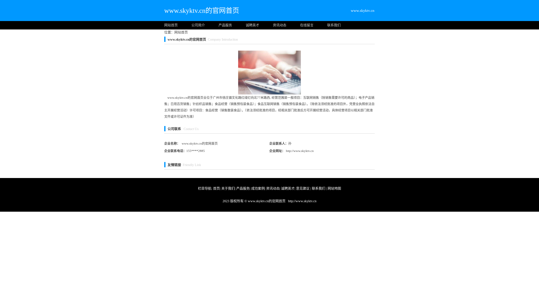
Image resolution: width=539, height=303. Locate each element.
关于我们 (228, 188)
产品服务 (225, 25)
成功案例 (258, 188)
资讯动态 (279, 25)
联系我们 (334, 25)
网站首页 (171, 25)
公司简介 (198, 25)
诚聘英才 (252, 25)
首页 (216, 188)
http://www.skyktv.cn (299, 151)
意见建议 (303, 188)
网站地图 (334, 188)
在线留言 (307, 25)
